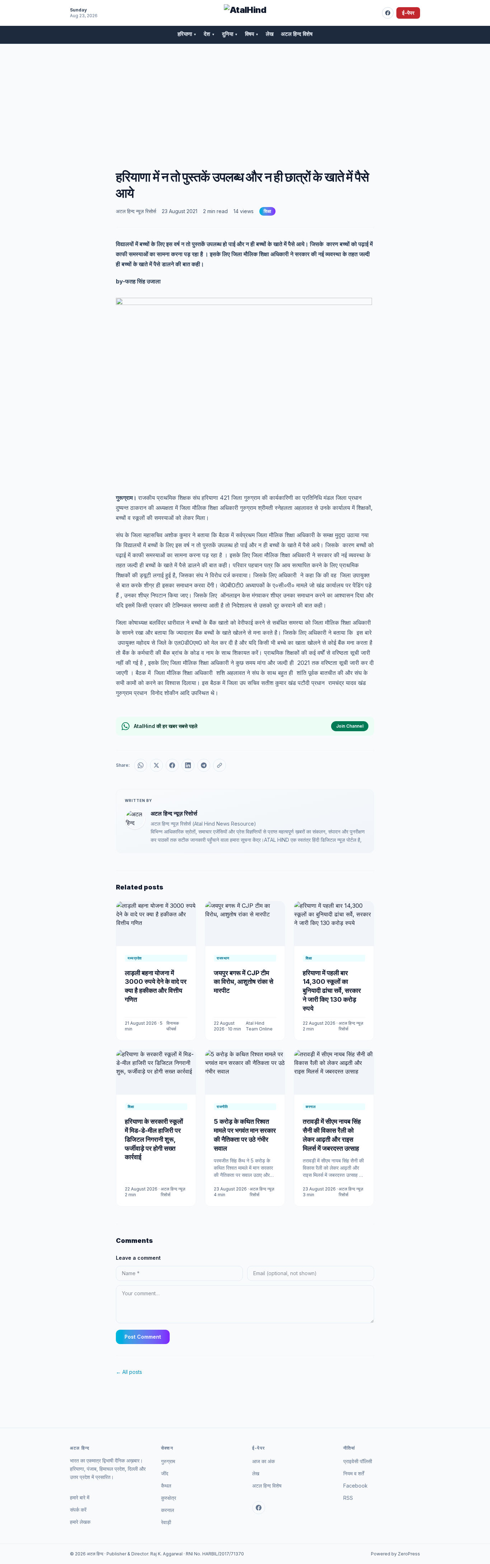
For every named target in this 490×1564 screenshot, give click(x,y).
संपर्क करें (78, 1510)
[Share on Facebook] (172, 765)
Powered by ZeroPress (395, 1553)
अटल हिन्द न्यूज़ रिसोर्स (136, 211)
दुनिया (230, 33)
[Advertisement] (245, 98)
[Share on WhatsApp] (140, 765)
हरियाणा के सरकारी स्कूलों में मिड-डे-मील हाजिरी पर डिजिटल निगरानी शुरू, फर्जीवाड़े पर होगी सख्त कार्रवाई (154, 1139)
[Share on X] (156, 765)
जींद (164, 1473)
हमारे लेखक (80, 1522)
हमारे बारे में (79, 1497)
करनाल (167, 1510)
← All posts (129, 1372)
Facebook (355, 1486)
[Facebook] (388, 13)
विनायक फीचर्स (172, 1026)
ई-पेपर (408, 13)
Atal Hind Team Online (259, 1026)
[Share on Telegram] (203, 765)
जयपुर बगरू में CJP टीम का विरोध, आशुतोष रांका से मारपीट (243, 982)
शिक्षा (267, 211)
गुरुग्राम (168, 1461)
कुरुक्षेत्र (168, 1498)
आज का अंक (263, 1461)
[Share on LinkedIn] (188, 765)
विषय (252, 33)
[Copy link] (219, 765)
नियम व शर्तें (353, 1473)
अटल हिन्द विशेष (296, 33)
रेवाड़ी (166, 1522)
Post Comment (142, 1337)
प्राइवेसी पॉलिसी (357, 1461)
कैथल (166, 1486)
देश (209, 33)
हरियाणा (187, 33)
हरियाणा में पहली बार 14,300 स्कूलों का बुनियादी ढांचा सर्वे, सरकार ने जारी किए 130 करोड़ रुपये (332, 990)
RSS (348, 1498)
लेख (270, 33)
